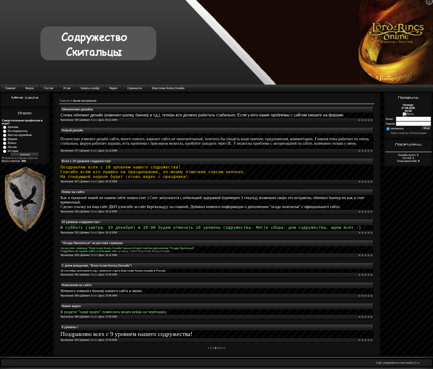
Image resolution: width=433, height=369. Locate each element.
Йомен (12, 142)
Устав (66, 88)
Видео (113, 88)
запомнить (397, 128)
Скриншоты (134, 88)
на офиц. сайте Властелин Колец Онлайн (144, 251)
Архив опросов (28, 157)
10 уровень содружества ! (81, 222)
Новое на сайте (73, 192)
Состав (48, 88)
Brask (94, 120)
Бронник (13, 126)
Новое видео (71, 306)
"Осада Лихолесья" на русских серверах (92, 243)
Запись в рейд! (89, 88)
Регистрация (418, 132)
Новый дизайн (72, 130)
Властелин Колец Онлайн (168, 88)
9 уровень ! (70, 327)
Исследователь (18, 130)
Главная (10, 88)
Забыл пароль (399, 132)
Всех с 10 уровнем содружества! (86, 161)
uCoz (416, 362)
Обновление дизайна (77, 109)
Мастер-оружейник (20, 134)
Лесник (12, 146)
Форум (29, 88)
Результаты (9, 157)
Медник (12, 138)
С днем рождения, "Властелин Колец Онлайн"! (97, 265)
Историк (13, 150)
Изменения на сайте (77, 285)
